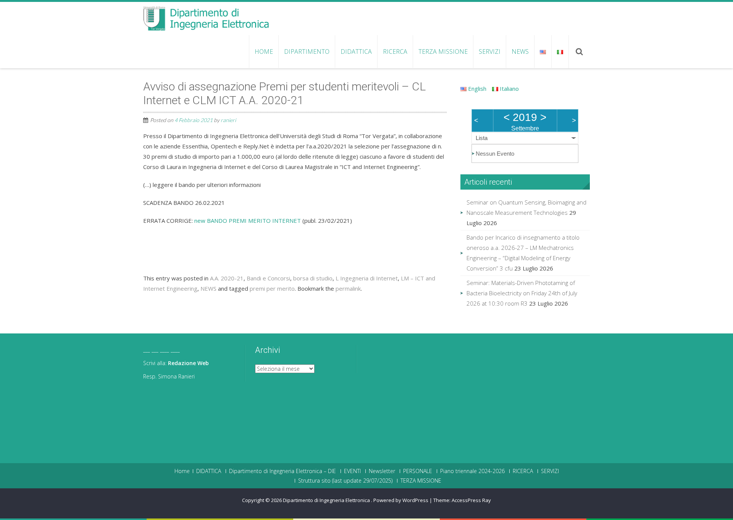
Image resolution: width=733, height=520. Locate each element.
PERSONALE (417, 471)
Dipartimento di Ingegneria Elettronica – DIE (282, 471)
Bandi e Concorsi (268, 278)
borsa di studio (313, 278)
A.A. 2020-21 (227, 278)
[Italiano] (559, 51)
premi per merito (272, 288)
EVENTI (352, 471)
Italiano (508, 88)
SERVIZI (490, 51)
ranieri (228, 120)
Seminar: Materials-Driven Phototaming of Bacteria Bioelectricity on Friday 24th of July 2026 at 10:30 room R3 (522, 293)
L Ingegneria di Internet (367, 278)
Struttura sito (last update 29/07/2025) (345, 481)
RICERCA (395, 51)
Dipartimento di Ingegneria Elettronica (327, 500)
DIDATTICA (356, 51)
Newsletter (382, 471)
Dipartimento (306, 51)
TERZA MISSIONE (443, 51)
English (476, 88)
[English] (542, 51)
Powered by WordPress (400, 500)
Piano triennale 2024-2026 (472, 471)
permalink (348, 288)
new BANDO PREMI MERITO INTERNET (247, 220)
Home (264, 51)
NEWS (520, 51)
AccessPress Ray (471, 500)
